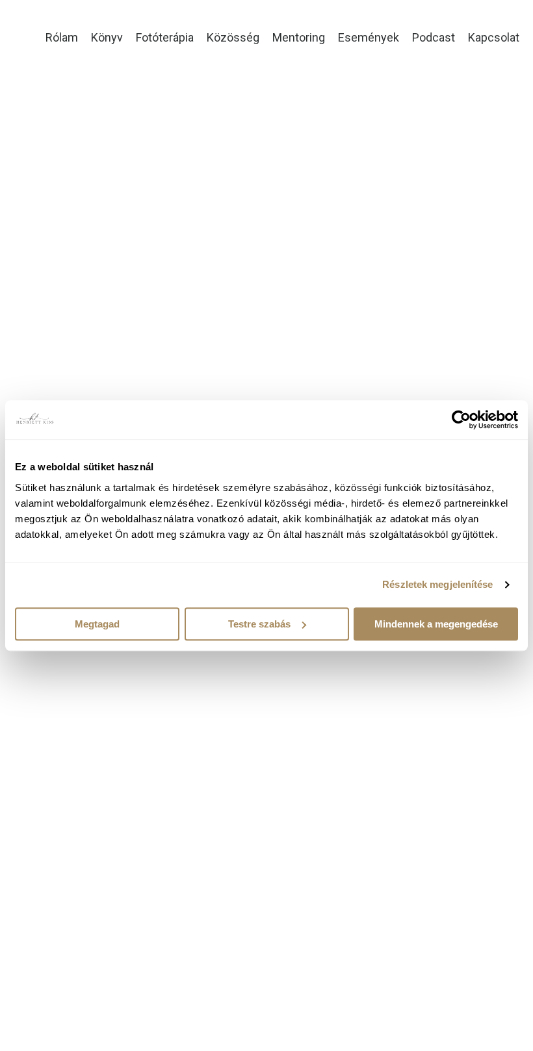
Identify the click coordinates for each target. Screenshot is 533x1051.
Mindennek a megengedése (436, 623)
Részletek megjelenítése (437, 584)
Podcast (433, 37)
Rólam (62, 37)
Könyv (107, 37)
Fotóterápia (165, 37)
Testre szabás (259, 623)
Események (368, 37)
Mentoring (298, 37)
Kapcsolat (493, 37)
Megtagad (97, 623)
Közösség (233, 37)
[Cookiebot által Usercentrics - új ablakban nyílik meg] (461, 419)
